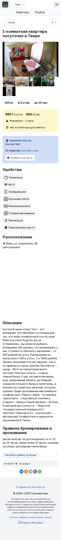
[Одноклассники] (26, 472)
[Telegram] (31, 472)
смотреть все (29, 150)
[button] (57, 4)
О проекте (23, 487)
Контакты (38, 487)
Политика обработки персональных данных (30, 517)
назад (11, 22)
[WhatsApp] (40, 472)
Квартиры (22, 12)
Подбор (40, 12)
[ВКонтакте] (21, 472)
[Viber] (35, 472)
